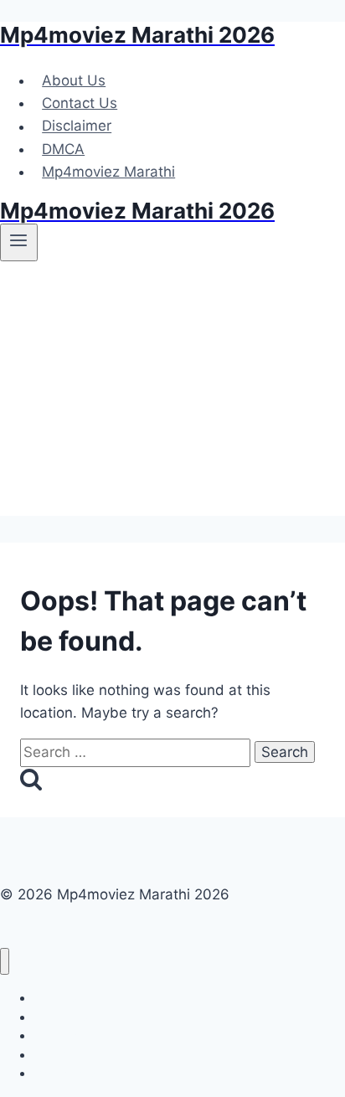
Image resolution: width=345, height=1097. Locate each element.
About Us (74, 80)
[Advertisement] (172, 394)
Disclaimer (76, 126)
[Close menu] (4, 962)
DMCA (63, 149)
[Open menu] (19, 242)
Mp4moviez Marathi (108, 171)
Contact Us (79, 103)
